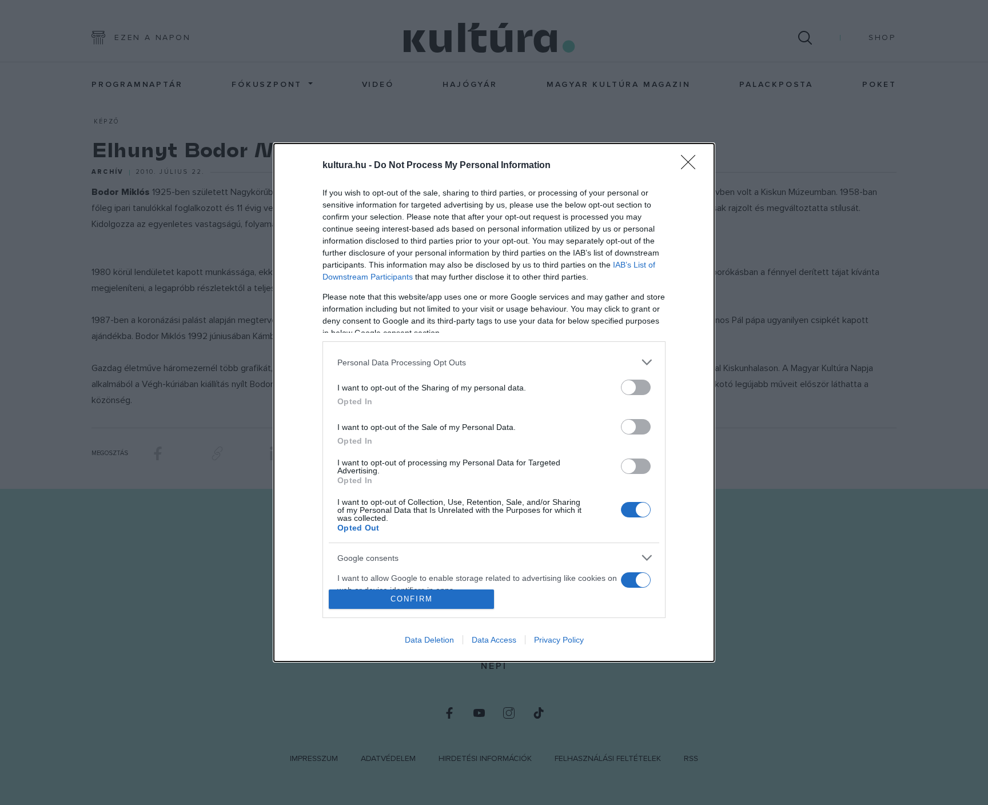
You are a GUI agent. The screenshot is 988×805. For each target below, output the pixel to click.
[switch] (636, 387)
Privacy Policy (559, 639)
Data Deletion (429, 639)
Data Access (494, 639)
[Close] (692, 166)
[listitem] (494, 362)
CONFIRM (412, 599)
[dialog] (494, 402)
